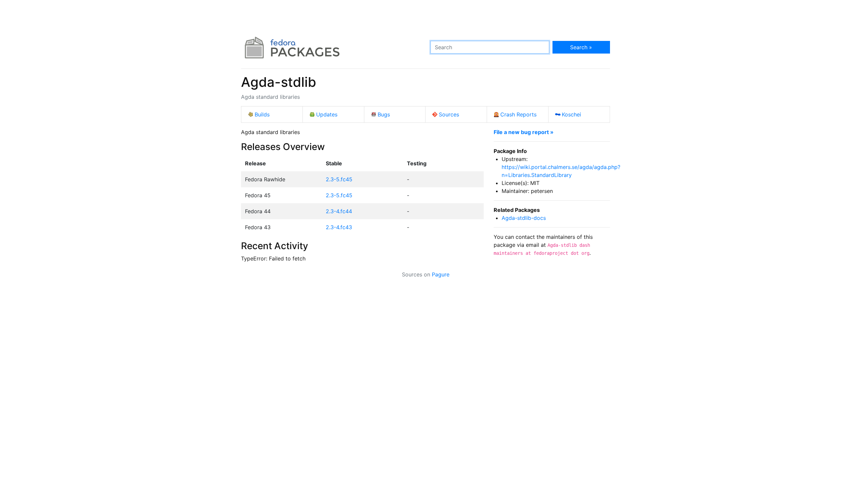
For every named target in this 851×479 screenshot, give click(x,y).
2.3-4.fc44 (339, 211)
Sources (449, 114)
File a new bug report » (523, 132)
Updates (326, 114)
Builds (262, 114)
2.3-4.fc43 (339, 227)
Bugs (384, 114)
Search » (581, 47)
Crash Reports (518, 114)
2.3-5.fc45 (339, 179)
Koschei (571, 114)
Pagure (440, 274)
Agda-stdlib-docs (524, 218)
